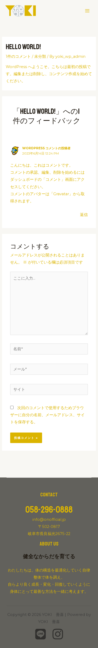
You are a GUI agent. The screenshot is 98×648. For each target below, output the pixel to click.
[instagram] (58, 634)
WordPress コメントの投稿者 (46, 148)
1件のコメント (18, 56)
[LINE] (40, 634)
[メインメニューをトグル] (87, 10)
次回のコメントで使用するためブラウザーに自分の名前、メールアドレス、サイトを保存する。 (47, 414)
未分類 (40, 56)
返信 (84, 214)
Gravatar (61, 194)
